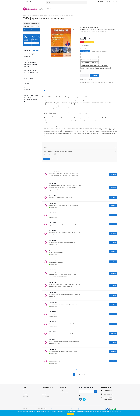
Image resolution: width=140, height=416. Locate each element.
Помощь (63, 387)
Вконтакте (80, 399)
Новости (25, 394)
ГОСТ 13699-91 (52, 203)
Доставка (44, 394)
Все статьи (36, 50)
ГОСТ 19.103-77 (53, 339)
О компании (26, 390)
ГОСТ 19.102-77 (53, 331)
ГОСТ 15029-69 (52, 230)
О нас (24, 387)
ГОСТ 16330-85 (52, 259)
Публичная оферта (76, 408)
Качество (25, 392)
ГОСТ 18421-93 (52, 292)
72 (84, 374)
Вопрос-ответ (64, 390)
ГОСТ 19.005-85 (53, 311)
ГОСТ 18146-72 (52, 282)
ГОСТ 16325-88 (52, 249)
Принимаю (70, 414)
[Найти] (85, 2)
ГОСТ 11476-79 (52, 195)
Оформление (45, 390)
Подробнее (113, 174)
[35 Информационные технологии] (61, 42)
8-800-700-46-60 (108, 390)
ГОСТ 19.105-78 (53, 358)
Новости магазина (65, 392)
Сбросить (54, 159)
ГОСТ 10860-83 (52, 183)
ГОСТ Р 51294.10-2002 (54, 170)
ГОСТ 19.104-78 (53, 349)
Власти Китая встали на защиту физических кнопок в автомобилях (31, 72)
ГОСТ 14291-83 (52, 222)
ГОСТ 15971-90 (52, 240)
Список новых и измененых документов (61, 60)
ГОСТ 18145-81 (52, 269)
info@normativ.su (108, 394)
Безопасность (45, 396)
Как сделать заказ (47, 387)
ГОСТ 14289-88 (52, 212)
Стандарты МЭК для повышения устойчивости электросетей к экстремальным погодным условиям (31, 97)
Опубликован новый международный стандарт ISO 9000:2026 (31, 54)
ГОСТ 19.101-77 (53, 321)
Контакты (25, 396)
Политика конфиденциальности (60, 408)
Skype (84, 399)
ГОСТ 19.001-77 (53, 303)
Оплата (44, 392)
